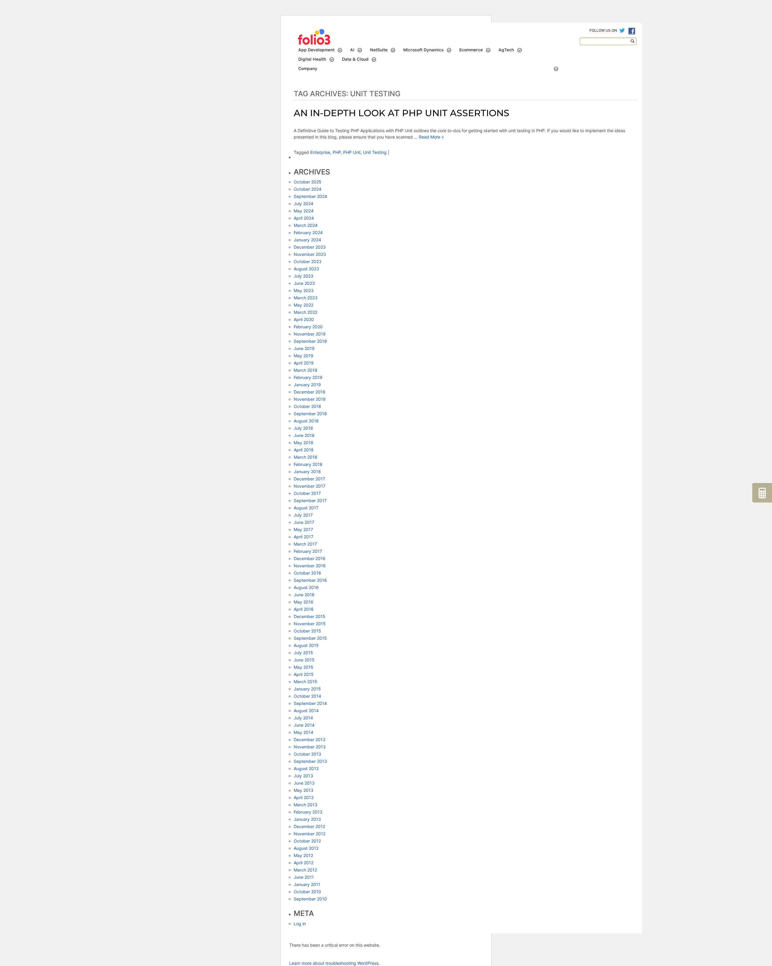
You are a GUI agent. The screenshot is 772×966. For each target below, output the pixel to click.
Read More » (431, 136)
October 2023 (307, 261)
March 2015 (305, 681)
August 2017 (306, 507)
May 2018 (303, 442)
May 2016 (303, 601)
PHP (337, 152)
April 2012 (303, 862)
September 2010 (310, 898)
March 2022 (305, 312)
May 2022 (303, 305)
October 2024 (307, 189)
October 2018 (307, 406)
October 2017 (307, 493)
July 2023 (303, 276)
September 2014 (310, 703)
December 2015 (309, 616)
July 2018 (303, 428)
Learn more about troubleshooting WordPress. (334, 963)
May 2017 (303, 529)
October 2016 (307, 572)
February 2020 (308, 326)
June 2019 (304, 348)
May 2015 (303, 667)
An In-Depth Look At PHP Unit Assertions (401, 113)
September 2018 (310, 413)
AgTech (506, 49)
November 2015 (310, 623)
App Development (316, 49)
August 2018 (306, 420)
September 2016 (310, 580)
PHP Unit (352, 152)
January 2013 (307, 819)
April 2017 (303, 536)
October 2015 (307, 630)
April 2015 (304, 674)
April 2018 (304, 449)
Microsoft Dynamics (423, 49)
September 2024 (310, 196)
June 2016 (304, 594)
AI (352, 49)
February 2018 (308, 464)
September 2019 (310, 341)
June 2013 (304, 783)
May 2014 (303, 732)
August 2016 (306, 587)
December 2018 (309, 391)
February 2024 (308, 232)
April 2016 (304, 609)
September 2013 (310, 761)
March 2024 (306, 225)
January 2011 (307, 884)
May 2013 (303, 790)
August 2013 (306, 768)
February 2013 (308, 812)
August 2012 (306, 848)
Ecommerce (471, 49)
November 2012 (309, 833)
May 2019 (303, 355)
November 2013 (310, 746)
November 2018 (310, 399)
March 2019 (305, 370)
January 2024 (307, 239)
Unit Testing (375, 152)
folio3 (315, 37)
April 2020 (304, 319)
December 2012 (309, 826)
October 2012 (307, 840)
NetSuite (379, 49)
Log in (300, 923)
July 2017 (303, 515)
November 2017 (309, 486)
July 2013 (303, 775)
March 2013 (305, 804)
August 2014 (306, 710)
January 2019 (307, 384)
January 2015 (307, 688)
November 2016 (310, 565)
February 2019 (308, 377)
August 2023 (306, 268)
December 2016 (309, 558)
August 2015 (306, 645)
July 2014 (303, 717)
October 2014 (307, 696)
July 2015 (303, 652)
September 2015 (310, 638)
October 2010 (307, 891)
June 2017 (304, 522)
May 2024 (304, 210)
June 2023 (304, 283)
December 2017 (309, 478)
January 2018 (307, 471)
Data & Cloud (355, 59)
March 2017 (305, 544)
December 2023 (310, 247)
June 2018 (304, 435)
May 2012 (303, 855)
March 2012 (305, 869)
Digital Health (312, 59)
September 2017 (310, 500)
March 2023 (306, 297)
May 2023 (304, 290)
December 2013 (309, 739)
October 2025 (307, 181)
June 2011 (304, 877)
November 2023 (310, 254)
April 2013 (304, 797)
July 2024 (303, 203)
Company (307, 68)
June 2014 (304, 725)
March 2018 (305, 457)
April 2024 (304, 218)
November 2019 (310, 333)
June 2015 (304, 659)
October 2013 (307, 754)
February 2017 (308, 551)
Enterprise (320, 152)
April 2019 (304, 362)
